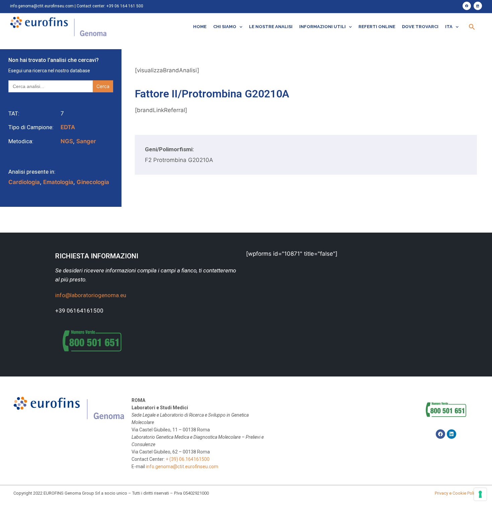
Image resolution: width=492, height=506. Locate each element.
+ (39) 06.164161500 (188, 459)
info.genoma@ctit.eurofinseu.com (42, 6)
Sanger (86, 141)
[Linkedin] (478, 6)
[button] (472, 26)
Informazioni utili (322, 26)
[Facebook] (467, 6)
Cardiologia (24, 182)
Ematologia (58, 182)
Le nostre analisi (271, 26)
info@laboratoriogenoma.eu (90, 295)
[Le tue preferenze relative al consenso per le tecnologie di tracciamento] (480, 494)
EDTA (68, 127)
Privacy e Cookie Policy (457, 493)
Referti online (376, 26)
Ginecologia (93, 182)
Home (200, 26)
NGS (67, 141)
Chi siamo (224, 26)
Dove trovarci (420, 26)
